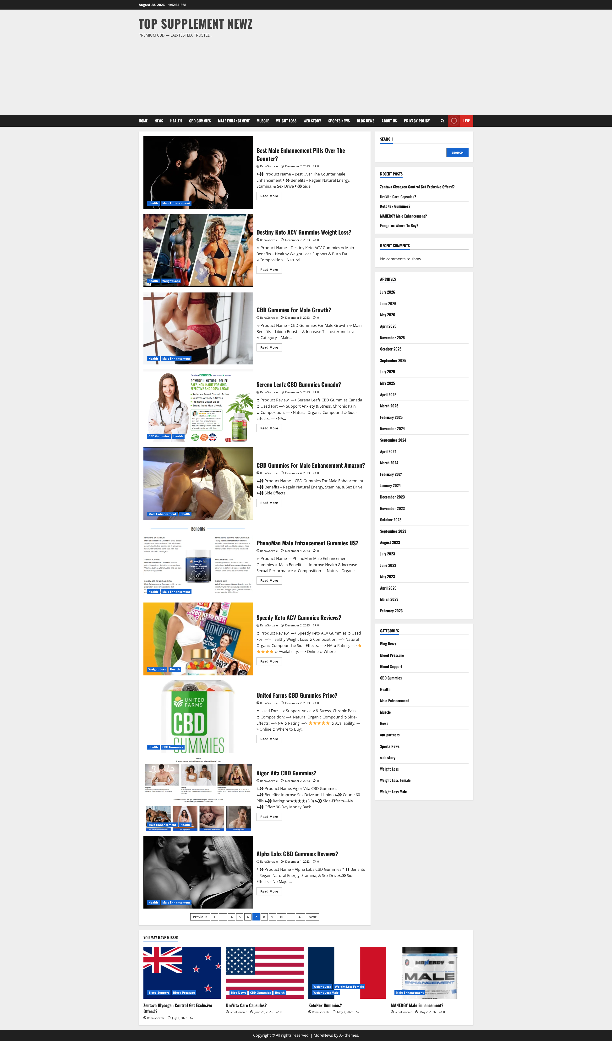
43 (300, 917)
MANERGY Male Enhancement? (403, 216)
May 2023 (387, 576)
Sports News (339, 121)
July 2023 (387, 554)
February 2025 (391, 417)
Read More (271, 196)
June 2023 (388, 565)
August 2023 (390, 542)
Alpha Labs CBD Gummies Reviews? (198, 872)
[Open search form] (442, 121)
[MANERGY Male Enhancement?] (430, 973)
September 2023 (393, 531)
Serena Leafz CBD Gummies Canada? (198, 405)
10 (281, 917)
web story (312, 121)
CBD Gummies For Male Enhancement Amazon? (198, 483)
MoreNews (323, 1035)
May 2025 (387, 383)
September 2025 (393, 360)
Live (466, 120)
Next (313, 917)
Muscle (263, 121)
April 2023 (388, 588)
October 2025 (390, 349)
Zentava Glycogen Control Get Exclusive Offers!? (417, 187)
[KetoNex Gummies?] (347, 973)
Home (143, 121)
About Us (389, 121)
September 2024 (393, 440)
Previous (200, 917)
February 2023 (391, 611)
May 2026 (387, 315)
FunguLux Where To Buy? (399, 225)
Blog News (365, 121)
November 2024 (392, 428)
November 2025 (392, 337)
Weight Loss (286, 121)
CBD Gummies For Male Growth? (198, 328)
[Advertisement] (304, 74)
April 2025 (388, 394)
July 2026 (387, 292)
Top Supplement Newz (196, 23)
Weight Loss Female (395, 780)
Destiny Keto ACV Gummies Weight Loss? (198, 250)
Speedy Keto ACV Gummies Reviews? (198, 639)
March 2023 (389, 599)
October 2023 (390, 519)
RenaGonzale (269, 166)
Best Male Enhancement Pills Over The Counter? (198, 172)
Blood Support (391, 666)
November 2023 (392, 508)
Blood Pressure (392, 655)
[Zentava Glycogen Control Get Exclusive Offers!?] (182, 973)
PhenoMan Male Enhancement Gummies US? (198, 561)
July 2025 (387, 371)
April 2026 (388, 326)
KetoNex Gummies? (395, 206)
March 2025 (389, 406)
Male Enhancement (234, 121)
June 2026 (388, 303)
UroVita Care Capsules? (398, 196)
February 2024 (391, 474)
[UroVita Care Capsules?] (265, 973)
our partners (390, 735)
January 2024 (390, 485)
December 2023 (392, 497)
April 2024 (388, 451)
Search (386, 139)
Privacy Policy (417, 121)
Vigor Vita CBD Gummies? (198, 794)
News (159, 121)
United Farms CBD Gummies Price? (198, 716)
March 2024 (389, 463)
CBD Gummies (200, 121)
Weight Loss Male (393, 791)
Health (176, 121)
